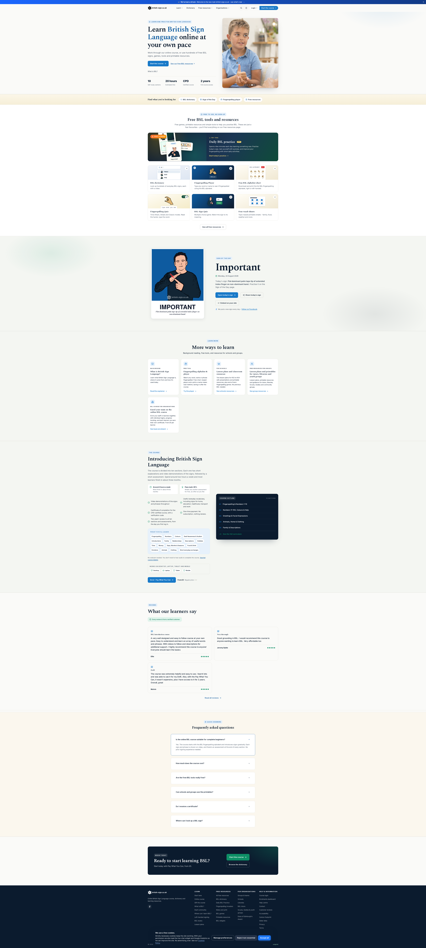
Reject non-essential (246, 938)
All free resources (222, 895)
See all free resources (211, 227)
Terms (261, 928)
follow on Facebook (249, 309)
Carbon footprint (265, 917)
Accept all (264, 938)
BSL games (220, 913)
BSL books (198, 921)
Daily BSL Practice (222, 903)
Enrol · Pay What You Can (160, 580)
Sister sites (263, 921)
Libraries (241, 903)
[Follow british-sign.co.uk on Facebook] (150, 906)
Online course (199, 899)
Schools (240, 899)
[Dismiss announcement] (423, 2)
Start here (198, 895)
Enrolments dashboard (267, 899)
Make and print (221, 910)
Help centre (263, 903)
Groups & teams (243, 895)
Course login (263, 895)
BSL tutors (241, 906)
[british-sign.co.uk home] (157, 8)
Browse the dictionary (238, 864)
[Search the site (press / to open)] (241, 8)
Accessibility (263, 913)
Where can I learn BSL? (202, 913)
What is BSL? (153, 71)
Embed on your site (228, 303)
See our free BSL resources (182, 64)
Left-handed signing (201, 917)
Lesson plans (199, 924)
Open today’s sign (225, 295)
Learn (178, 8)
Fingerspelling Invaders (224, 906)
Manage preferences (223, 938)
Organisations (221, 8)
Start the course (267, 8)
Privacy (262, 924)
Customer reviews (265, 910)
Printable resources (223, 917)
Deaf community (200, 910)
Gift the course (199, 903)
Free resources (204, 8)
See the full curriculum (232, 534)
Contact (262, 906)
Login (253, 8)
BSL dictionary (221, 899)
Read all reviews (212, 698)
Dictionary (190, 8)
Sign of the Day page (224, 287)
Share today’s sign (253, 295)
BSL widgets (220, 921)
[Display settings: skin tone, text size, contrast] (246, 8)
